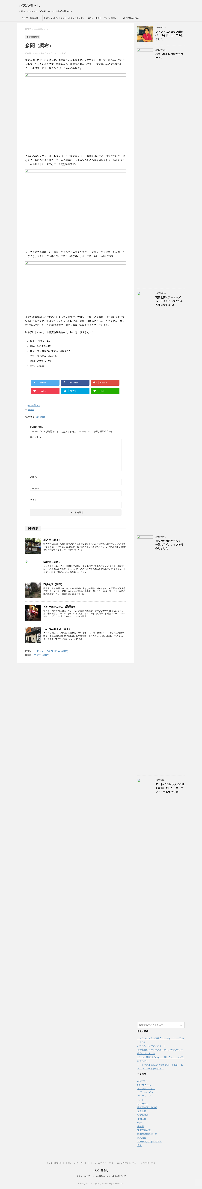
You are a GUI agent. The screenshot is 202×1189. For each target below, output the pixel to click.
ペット (140, 1100)
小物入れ (141, 1119)
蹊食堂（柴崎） (52, 562)
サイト (33, 500)
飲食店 (31, 409)
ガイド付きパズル (131, 18)
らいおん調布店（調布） (57, 629)
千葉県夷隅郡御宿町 (147, 1107)
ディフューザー (145, 1096)
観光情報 (141, 1138)
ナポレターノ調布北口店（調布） (51, 651)
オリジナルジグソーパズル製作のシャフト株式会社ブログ (101, 1176)
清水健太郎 (41, 417)
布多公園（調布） (53, 584)
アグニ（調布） (42, 655)
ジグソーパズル (145, 1092)
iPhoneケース (144, 1084)
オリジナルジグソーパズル (80, 18)
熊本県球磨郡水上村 (147, 1134)
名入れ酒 (141, 1111)
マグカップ (142, 1103)
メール (34, 488)
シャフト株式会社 (30, 18)
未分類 (140, 1126)
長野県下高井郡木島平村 (149, 1141)
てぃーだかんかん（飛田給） (59, 606)
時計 (139, 1122)
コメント (36, 437)
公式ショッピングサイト (55, 18)
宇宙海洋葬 (142, 1115)
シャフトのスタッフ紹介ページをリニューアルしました (169, 35)
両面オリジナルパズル (105, 18)
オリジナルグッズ (146, 1088)
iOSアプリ (142, 1081)
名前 (33, 477)
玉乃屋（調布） (52, 539)
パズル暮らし (30, 5)
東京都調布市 (34, 405)
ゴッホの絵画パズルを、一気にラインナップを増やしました (169, 545)
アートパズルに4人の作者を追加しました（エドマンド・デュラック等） (170, 788)
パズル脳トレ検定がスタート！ (152, 1046)
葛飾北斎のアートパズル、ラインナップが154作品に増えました (168, 301)
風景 (139, 1145)
